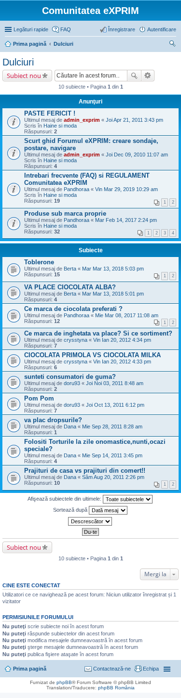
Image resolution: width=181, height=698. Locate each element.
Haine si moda (60, 126)
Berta (70, 268)
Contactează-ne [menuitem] (112, 669)
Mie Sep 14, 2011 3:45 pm (112, 455)
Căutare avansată (147, 75)
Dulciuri (18, 62)
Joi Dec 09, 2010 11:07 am (137, 154)
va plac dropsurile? (53, 420)
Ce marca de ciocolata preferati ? (73, 308)
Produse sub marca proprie (65, 213)
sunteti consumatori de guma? (70, 376)
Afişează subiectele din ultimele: (65, 499)
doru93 (72, 383)
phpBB (64, 682)
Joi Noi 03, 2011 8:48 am (114, 383)
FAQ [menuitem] (65, 29)
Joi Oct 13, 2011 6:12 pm (115, 405)
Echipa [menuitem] (151, 669)
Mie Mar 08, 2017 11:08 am (126, 315)
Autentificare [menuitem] (161, 29)
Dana (70, 426)
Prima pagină (29, 669)
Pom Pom (39, 398)
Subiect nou (24, 75)
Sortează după (71, 510)
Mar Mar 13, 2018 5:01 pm (113, 294)
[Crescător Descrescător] (90, 521)
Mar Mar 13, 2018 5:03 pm (113, 268)
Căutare (134, 75)
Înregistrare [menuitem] (121, 29)
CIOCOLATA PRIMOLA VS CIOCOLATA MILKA (92, 355)
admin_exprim (82, 120)
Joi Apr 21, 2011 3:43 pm (134, 120)
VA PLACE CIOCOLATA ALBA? (70, 287)
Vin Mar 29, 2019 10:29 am (126, 189)
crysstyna (75, 340)
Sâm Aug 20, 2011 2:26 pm (113, 477)
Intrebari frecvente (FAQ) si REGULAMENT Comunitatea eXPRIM (87, 179)
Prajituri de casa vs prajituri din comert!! (84, 470)
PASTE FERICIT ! (49, 113)
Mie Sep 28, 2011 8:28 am (112, 426)
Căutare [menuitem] (172, 45)
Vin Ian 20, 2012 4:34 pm (122, 340)
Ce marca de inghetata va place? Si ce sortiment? (98, 333)
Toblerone (39, 262)
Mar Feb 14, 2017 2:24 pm (126, 220)
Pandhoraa (76, 189)
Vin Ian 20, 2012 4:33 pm (122, 361)
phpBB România (116, 687)
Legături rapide (31, 29)
